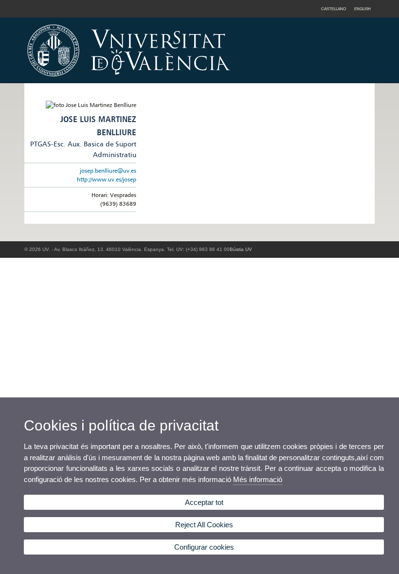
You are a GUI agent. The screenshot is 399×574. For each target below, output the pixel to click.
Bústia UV (241, 249)
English (362, 8)
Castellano (333, 8)
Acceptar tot (204, 502)
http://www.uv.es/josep (106, 179)
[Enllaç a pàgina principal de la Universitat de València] (211, 80)
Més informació (257, 479)
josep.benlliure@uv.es (108, 170)
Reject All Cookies (204, 524)
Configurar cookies (204, 547)
